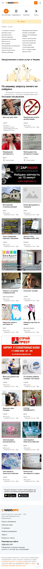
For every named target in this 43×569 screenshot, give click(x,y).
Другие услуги (26, 51)
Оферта (4, 534)
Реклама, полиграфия (28, 32)
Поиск (23, 21)
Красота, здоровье (7, 37)
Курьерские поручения (9, 39)
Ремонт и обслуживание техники (29, 35)
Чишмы (4, 27)
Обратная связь (7, 525)
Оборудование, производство (11, 46)
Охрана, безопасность (8, 50)
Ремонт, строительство (29, 38)
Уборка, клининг (27, 45)
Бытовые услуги (6, 32)
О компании (6, 528)
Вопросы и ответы (8, 538)
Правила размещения (9, 531)
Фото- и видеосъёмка (29, 49)
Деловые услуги (7, 35)
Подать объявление (9, 521)
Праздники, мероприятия (29, 30)
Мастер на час (6, 41)
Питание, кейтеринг (7, 52)
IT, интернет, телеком (8, 30)
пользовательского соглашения (13, 561)
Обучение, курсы (7, 48)
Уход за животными (28, 47)
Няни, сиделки (6, 43)
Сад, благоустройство (29, 40)
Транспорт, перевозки (29, 43)
